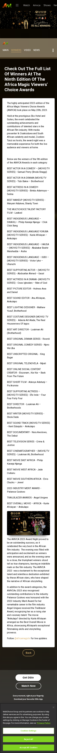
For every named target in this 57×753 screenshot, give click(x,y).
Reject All (28, 739)
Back (28, 653)
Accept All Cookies (28, 747)
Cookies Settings (28, 731)
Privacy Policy (43, 723)
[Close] (53, 707)
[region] (28, 728)
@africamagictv (22, 638)
